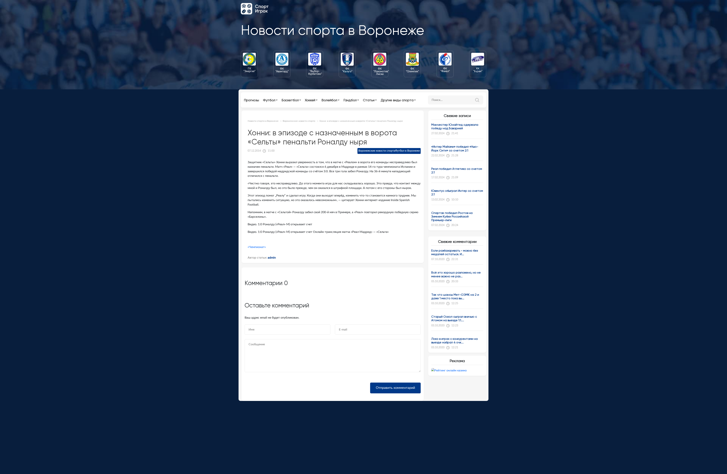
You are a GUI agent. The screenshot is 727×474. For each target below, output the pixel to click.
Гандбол (350, 100)
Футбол (269, 100)
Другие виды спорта (397, 100)
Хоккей (310, 100)
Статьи (368, 100)
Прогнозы (251, 100)
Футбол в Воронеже (407, 151)
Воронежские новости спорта (376, 151)
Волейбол (329, 100)
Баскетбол (290, 100)
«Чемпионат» (257, 247)
